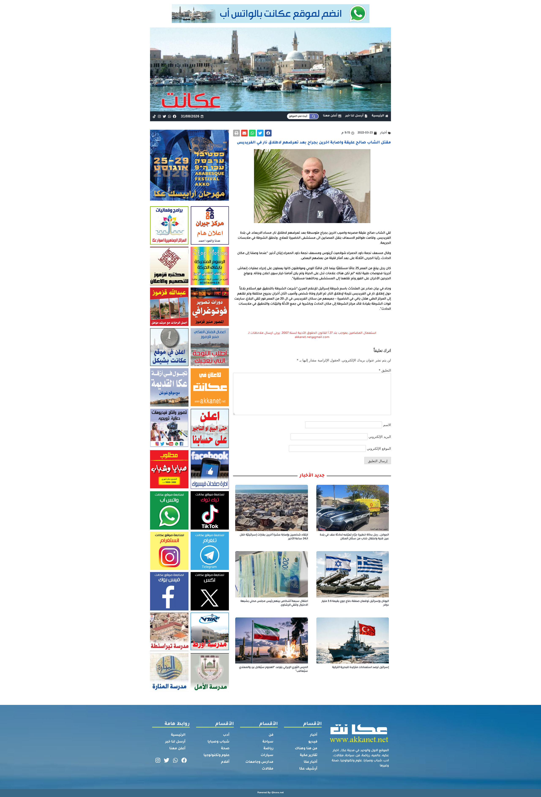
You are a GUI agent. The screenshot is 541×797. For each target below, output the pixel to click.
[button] (268, 133)
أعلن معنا (177, 749)
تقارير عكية (308, 755)
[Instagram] (159, 116)
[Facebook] (175, 116)
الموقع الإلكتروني (379, 448)
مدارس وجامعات (259, 762)
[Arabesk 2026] (189, 199)
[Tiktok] (154, 116)
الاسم (387, 425)
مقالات (267, 769)
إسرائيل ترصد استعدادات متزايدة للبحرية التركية (360, 667)
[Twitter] (164, 116)
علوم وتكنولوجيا (217, 755)
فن (271, 735)
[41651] (270, 22)
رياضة (268, 749)
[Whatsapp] (170, 116)
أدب (226, 735)
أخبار (313, 735)
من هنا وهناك (306, 749)
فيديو (312, 742)
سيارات (267, 755)
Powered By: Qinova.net (270, 793)
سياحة (267, 742)
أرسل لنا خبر (175, 742)
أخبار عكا (310, 762)
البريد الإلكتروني (380, 437)
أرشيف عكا (308, 769)
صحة (225, 749)
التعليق (385, 370)
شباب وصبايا (219, 742)
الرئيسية (178, 735)
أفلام (225, 762)
